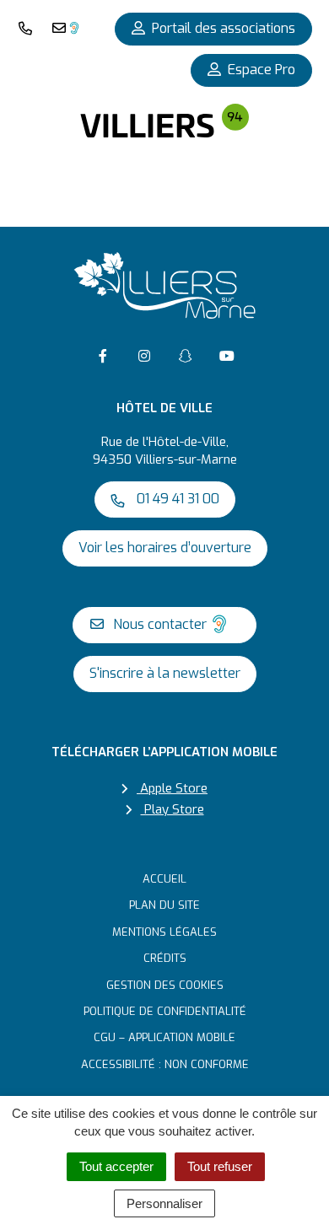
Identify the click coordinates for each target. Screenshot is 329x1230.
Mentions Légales (164, 932)
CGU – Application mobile (164, 1037)
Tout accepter (116, 1166)
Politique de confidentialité (165, 1011)
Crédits (164, 958)
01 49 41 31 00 (176, 499)
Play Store (172, 809)
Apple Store (172, 788)
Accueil (164, 879)
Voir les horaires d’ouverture (164, 547)
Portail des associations (223, 28)
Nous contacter (158, 624)
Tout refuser (219, 1166)
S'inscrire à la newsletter (164, 673)
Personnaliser (164, 1203)
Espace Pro (261, 69)
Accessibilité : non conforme (165, 1064)
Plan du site (164, 905)
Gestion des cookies (165, 985)
